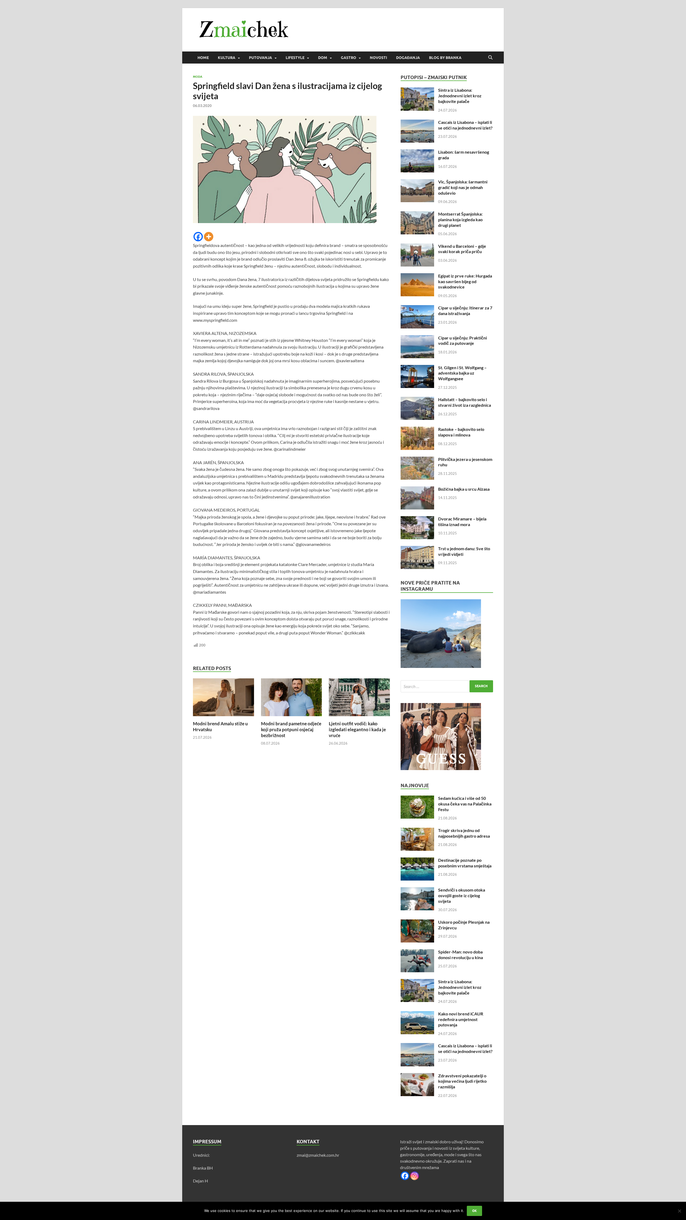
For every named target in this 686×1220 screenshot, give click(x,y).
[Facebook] (198, 236)
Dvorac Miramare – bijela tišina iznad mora (462, 521)
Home (203, 58)
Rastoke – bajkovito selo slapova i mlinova (461, 432)
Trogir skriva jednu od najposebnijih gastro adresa (464, 833)
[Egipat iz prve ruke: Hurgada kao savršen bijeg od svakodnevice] (417, 276)
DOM (322, 58)
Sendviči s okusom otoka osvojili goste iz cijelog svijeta (461, 895)
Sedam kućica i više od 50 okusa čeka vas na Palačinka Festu (464, 804)
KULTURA (226, 58)
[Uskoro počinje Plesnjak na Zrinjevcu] (417, 922)
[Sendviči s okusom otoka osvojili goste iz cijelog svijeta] (417, 890)
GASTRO (348, 58)
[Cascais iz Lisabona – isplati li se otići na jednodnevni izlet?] (417, 122)
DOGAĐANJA (408, 58)
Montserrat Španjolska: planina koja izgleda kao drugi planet (460, 219)
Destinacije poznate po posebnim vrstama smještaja (464, 862)
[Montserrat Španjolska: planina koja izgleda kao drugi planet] (417, 214)
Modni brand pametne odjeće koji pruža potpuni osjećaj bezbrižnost (291, 729)
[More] (208, 236)
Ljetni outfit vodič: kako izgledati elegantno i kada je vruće (357, 729)
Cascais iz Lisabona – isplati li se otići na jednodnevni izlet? (465, 125)
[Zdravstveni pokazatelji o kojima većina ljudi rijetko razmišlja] (417, 1076)
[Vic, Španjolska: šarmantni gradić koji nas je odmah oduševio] (417, 182)
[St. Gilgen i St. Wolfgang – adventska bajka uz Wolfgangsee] (417, 368)
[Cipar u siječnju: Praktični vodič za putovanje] (417, 338)
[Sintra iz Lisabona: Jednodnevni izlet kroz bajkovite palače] (417, 90)
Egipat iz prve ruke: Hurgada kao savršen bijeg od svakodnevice (465, 281)
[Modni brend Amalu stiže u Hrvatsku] (223, 698)
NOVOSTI (378, 58)
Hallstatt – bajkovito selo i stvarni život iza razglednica (464, 402)
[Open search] (490, 57)
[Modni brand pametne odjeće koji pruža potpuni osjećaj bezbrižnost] (291, 698)
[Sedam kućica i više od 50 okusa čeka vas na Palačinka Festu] (417, 798)
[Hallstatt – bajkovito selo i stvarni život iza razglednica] (417, 399)
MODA (197, 77)
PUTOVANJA (260, 58)
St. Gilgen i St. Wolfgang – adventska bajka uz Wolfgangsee (462, 373)
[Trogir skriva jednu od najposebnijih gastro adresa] (417, 830)
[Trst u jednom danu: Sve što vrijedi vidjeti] (417, 549)
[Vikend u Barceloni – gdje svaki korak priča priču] (417, 246)
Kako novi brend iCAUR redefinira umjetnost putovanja (460, 1019)
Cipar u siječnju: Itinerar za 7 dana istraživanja (465, 310)
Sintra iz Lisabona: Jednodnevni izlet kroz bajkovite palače (460, 95)
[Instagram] (414, 1175)
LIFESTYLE (295, 58)
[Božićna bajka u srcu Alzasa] (417, 489)
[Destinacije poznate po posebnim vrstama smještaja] (417, 860)
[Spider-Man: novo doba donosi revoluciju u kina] (417, 952)
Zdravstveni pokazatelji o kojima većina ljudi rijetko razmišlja (462, 1081)
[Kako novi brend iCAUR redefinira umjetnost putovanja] (417, 1014)
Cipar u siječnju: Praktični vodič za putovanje (462, 340)
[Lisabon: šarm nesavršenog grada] (417, 152)
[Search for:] (447, 686)
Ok (474, 1211)
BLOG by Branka (445, 58)
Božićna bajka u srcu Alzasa (464, 488)
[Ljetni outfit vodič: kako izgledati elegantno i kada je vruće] (359, 698)
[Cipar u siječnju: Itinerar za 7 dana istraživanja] (417, 308)
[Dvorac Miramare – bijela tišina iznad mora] (417, 519)
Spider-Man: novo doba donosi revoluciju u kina (460, 954)
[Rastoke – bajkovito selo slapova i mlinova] (417, 429)
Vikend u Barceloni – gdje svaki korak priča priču (462, 248)
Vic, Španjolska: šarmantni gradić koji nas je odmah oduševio (462, 187)
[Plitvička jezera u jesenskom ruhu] (417, 459)
